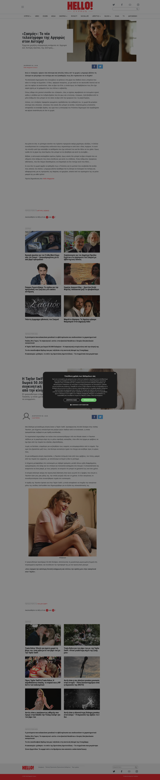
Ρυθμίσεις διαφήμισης (83, 393)
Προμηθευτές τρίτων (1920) (78, 386)
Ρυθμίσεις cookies (86, 395)
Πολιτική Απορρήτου (96, 395)
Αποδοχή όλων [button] (89, 400)
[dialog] (80, 390)
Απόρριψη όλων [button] (71, 400)
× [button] (115, 374)
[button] (80, 405)
